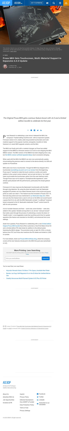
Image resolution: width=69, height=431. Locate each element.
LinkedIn (41, 400)
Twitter (41, 397)
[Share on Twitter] (37, 130)
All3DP (10, 328)
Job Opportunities (8, 400)
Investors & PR (7, 403)
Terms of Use (24, 408)
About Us (6, 394)
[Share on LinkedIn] (41, 130)
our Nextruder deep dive (37, 196)
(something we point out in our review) (23, 170)
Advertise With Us (8, 397)
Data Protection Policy (27, 405)
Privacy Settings (25, 410)
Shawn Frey (13, 65)
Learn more (13, 51)
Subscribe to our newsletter (44, 403)
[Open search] (54, 3)
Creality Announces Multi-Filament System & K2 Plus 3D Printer (26, 278)
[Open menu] (60, 3)
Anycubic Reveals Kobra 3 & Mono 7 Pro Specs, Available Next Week (27, 270)
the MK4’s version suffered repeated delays (18, 155)
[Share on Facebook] (34, 130)
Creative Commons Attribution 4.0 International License (34, 328)
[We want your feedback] (28, 130)
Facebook (42, 394)
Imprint (22, 394)
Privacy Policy (24, 397)
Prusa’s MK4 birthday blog (28, 239)
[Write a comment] (31, 130)
